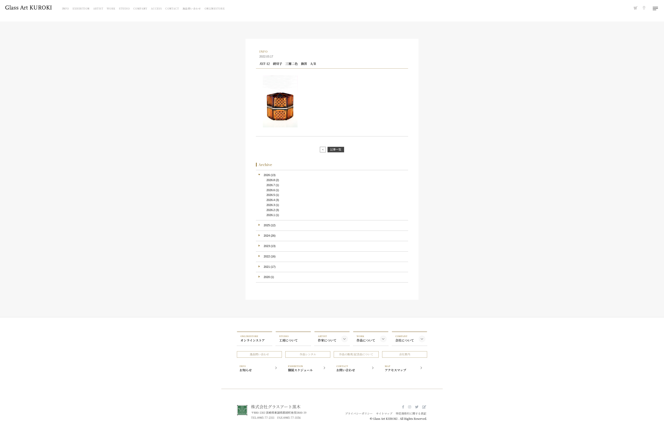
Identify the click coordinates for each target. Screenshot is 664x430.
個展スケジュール (300, 368)
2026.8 (270, 180)
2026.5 (270, 195)
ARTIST (98, 8)
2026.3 (270, 205)
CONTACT (172, 8)
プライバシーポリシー (359, 413)
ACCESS (156, 8)
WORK (111, 8)
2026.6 (270, 190)
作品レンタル (308, 354)
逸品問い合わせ (191, 8)
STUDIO (124, 8)
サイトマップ (384, 413)
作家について (327, 338)
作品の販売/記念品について (356, 354)
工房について (288, 338)
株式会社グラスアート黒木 (276, 407)
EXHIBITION (81, 8)
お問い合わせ (345, 368)
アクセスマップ (395, 368)
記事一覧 (335, 149)
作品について (366, 338)
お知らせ (245, 368)
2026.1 (270, 215)
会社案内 (404, 354)
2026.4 (270, 200)
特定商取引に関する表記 (411, 413)
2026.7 (270, 185)
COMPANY (140, 8)
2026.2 (270, 210)
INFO (65, 8)
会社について (404, 338)
